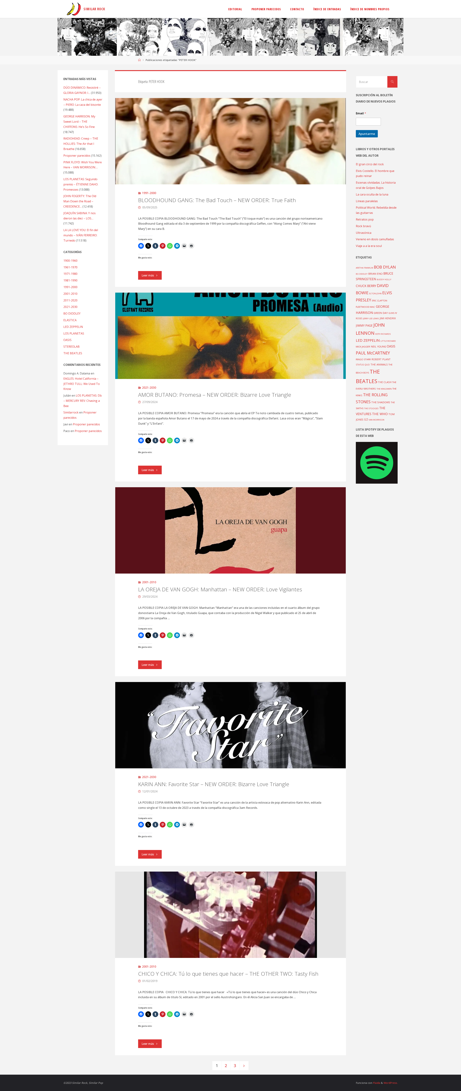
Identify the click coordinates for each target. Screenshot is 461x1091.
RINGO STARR (363, 359)
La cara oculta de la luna (372, 194)
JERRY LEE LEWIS (371, 318)
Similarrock (71, 412)
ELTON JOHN (375, 293)
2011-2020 (70, 300)
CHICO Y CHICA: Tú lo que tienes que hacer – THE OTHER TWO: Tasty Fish (228, 973)
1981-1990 (70, 280)
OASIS (67, 340)
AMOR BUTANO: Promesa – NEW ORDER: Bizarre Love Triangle (214, 394)
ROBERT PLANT (381, 359)
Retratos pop (365, 219)
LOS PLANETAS (73, 333)
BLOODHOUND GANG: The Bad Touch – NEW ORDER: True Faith (217, 200)
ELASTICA (70, 320)
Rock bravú (363, 226)
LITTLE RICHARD (388, 341)
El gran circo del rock (370, 164)
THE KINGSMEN (384, 388)
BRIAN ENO (375, 273)
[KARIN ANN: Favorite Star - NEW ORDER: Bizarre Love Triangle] (230, 725)
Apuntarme (367, 134)
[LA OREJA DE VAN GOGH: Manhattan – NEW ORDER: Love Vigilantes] (230, 530)
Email (361, 113)
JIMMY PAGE (364, 326)
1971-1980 (70, 274)
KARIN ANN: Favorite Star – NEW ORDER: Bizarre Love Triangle (213, 784)
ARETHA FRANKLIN (364, 267)
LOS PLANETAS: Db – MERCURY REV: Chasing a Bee (82, 401)
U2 (366, 419)
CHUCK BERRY (366, 286)
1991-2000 (149, 193)
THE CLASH (384, 382)
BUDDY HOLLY (384, 279)
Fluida (376, 1083)
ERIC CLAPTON (379, 300)
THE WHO (380, 414)
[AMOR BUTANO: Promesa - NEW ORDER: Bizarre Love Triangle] (230, 336)
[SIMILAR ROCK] (74, 9)
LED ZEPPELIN (73, 327)
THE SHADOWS (380, 402)
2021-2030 (149, 388)
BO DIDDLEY (71, 313)
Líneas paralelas (367, 201)
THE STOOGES (371, 408)
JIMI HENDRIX (388, 318)
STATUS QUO (363, 364)
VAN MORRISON (376, 419)
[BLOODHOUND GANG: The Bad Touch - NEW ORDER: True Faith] (230, 141)
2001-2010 (149, 582)
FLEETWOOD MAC (365, 306)
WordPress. (391, 1083)
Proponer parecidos (86, 424)
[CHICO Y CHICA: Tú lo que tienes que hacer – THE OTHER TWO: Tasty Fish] (230, 915)
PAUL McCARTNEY (373, 353)
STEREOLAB (71, 347)
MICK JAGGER (363, 346)
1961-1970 (70, 267)
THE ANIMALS (379, 364)
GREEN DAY (381, 313)
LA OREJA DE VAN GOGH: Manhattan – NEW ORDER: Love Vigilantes (220, 589)
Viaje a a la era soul (369, 246)
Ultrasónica (363, 233)
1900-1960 (70, 261)
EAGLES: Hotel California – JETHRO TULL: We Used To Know (81, 384)
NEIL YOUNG (378, 346)
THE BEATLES (72, 353)
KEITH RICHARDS (383, 334)
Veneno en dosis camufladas (375, 239)
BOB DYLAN (385, 267)
